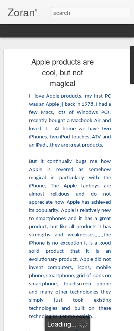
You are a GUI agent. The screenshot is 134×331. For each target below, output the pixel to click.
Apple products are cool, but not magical (62, 72)
